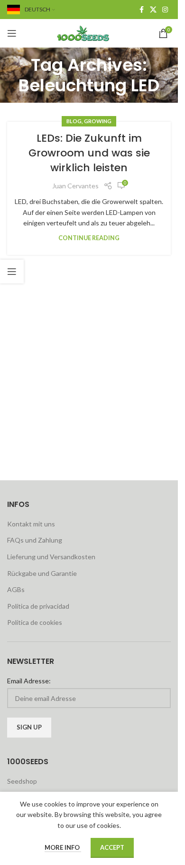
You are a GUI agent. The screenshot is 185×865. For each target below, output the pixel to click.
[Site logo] (89, 33)
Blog (74, 121)
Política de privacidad (38, 606)
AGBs (16, 589)
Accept (112, 847)
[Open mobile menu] (11, 33)
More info (63, 847)
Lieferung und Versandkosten (51, 557)
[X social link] (153, 9)
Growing (97, 121)
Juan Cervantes (75, 186)
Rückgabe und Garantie (42, 573)
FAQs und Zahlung (34, 540)
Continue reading (89, 238)
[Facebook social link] (141, 9)
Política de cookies (34, 622)
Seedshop (22, 781)
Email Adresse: (29, 681)
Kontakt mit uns (31, 524)
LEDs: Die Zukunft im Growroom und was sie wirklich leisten (89, 153)
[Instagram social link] (165, 9)
